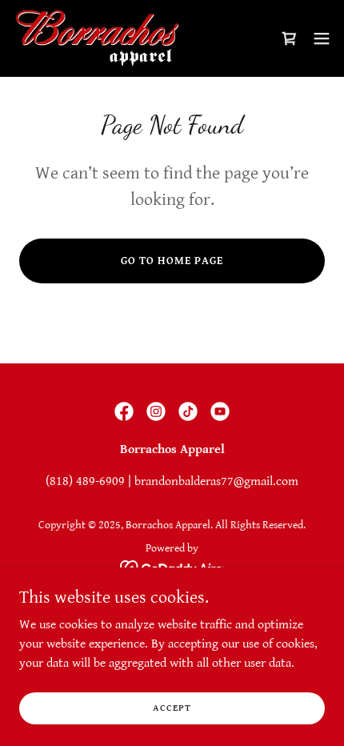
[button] (322, 38)
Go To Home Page (172, 261)
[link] (97, 38)
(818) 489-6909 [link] (85, 481)
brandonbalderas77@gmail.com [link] (216, 481)
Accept (172, 708)
